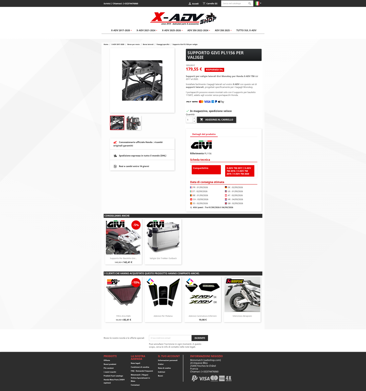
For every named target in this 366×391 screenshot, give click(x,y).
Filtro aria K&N (123, 316)
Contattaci (135, 385)
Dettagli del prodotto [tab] (204, 134)
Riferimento (197, 153)
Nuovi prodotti (110, 364)
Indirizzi (161, 372)
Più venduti (109, 368)
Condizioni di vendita (140, 367)
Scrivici (107, 3)
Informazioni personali (168, 360)
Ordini (161, 364)
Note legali (135, 363)
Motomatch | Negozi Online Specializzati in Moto (140, 378)
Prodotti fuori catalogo (113, 376)
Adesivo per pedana (163, 316)
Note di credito (164, 368)
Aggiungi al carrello (216, 119)
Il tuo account (169, 356)
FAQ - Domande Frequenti (142, 371)
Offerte (107, 360)
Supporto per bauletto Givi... (123, 258)
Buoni (160, 376)
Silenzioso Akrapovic (242, 316)
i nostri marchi (110, 372)
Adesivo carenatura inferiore (203, 316)
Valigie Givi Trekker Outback (163, 258)
